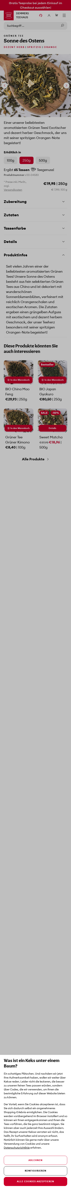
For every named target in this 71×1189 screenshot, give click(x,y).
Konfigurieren (35, 1170)
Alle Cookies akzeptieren (35, 1181)
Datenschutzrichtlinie (17, 1147)
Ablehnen (35, 1160)
